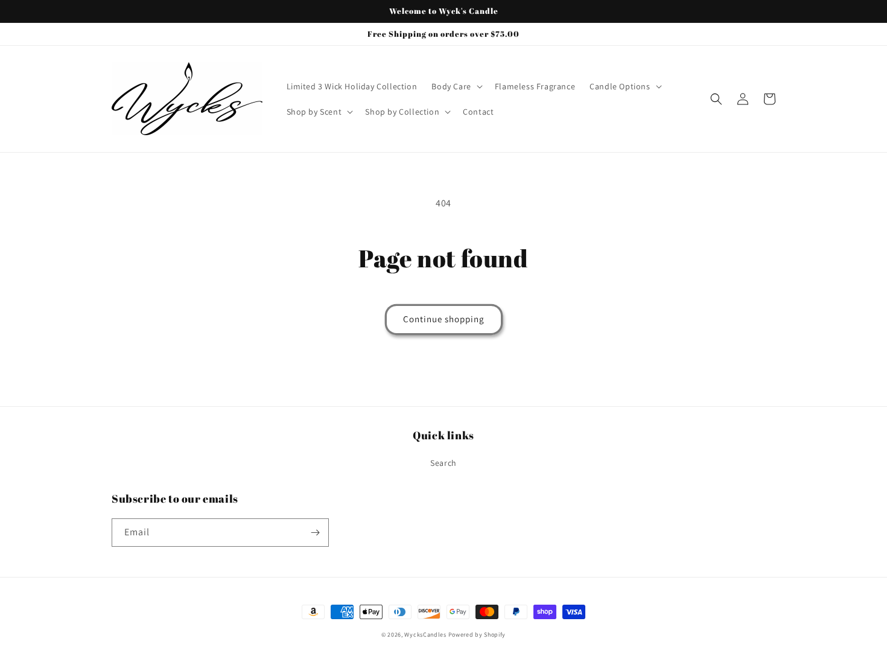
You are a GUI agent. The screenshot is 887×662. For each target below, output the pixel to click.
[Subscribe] (315, 532)
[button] (455, 86)
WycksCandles (425, 634)
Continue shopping (444, 319)
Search (443, 462)
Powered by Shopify (477, 634)
